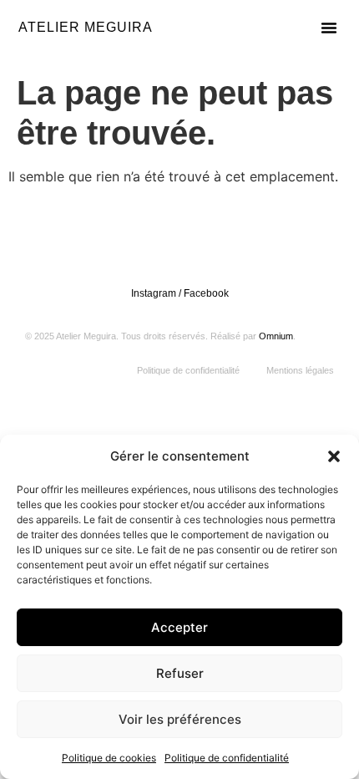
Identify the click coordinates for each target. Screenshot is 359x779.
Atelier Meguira (85, 27)
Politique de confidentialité (226, 757)
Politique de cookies (109, 757)
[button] (334, 456)
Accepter (179, 627)
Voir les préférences (180, 719)
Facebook (206, 293)
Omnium (276, 336)
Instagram (153, 293)
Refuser (180, 673)
